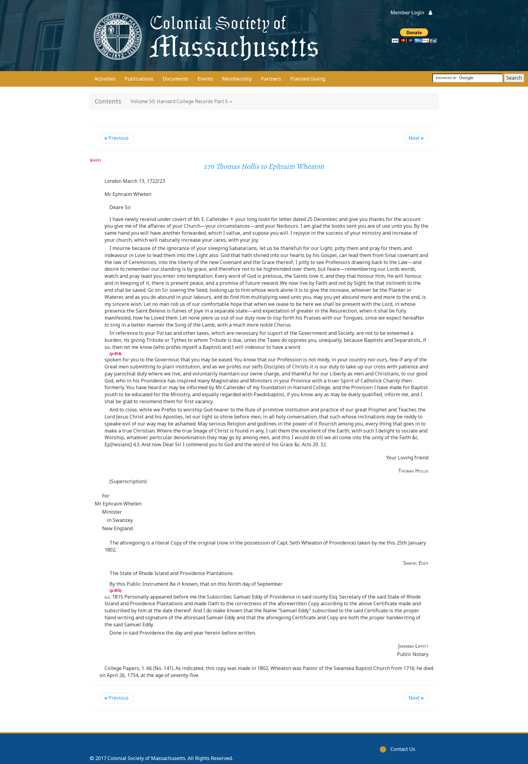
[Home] (204, 35)
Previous (116, 138)
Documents (176, 78)
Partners (271, 78)
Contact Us (403, 749)
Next (416, 138)
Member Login (407, 12)
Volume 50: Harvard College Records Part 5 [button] (179, 101)
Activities (105, 78)
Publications (139, 78)
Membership (237, 78)
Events (205, 78)
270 (264, 166)
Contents (108, 101)
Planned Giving (307, 78)
